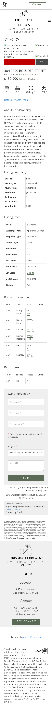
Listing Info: (12, 217)
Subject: (11, 446)
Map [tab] (25, 99)
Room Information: (17, 297)
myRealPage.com (32, 637)
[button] (21, 574)
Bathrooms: (12, 367)
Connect (37, 4)
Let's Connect (26, 622)
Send (26, 477)
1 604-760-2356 (13, 509)
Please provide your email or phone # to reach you (25, 435)
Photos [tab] (17, 99)
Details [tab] (8, 99)
